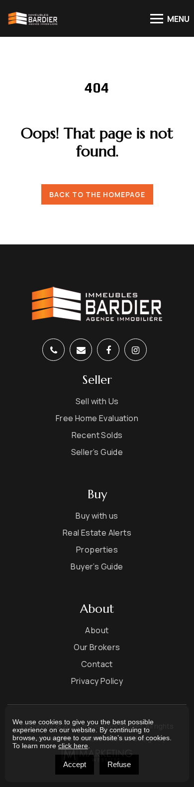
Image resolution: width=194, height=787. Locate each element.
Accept (74, 764)
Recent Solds (97, 435)
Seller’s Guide (97, 452)
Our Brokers (97, 647)
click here (73, 746)
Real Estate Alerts (97, 532)
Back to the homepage (97, 194)
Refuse (119, 764)
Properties (97, 549)
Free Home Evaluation (97, 418)
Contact (97, 664)
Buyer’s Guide (97, 566)
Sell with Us (97, 401)
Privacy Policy (97, 680)
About (96, 630)
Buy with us (97, 515)
